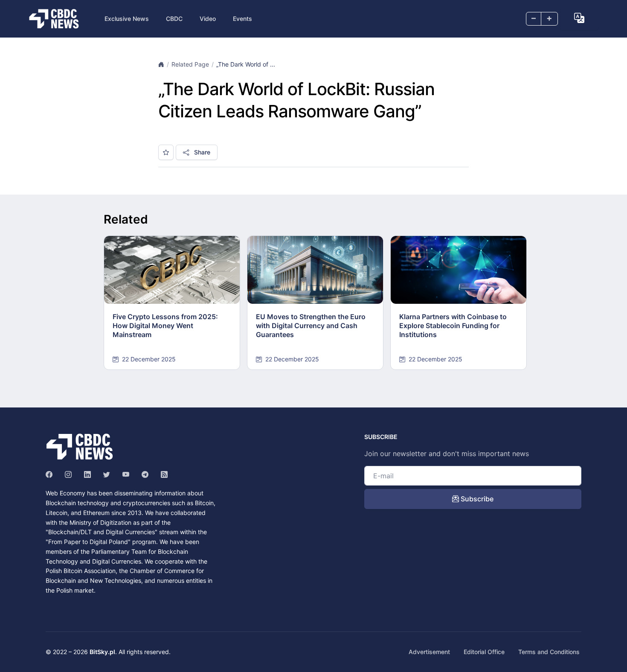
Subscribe (476, 499)
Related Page (190, 64)
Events (242, 18)
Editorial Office (484, 651)
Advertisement (429, 651)
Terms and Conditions (549, 651)
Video (208, 18)
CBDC (174, 18)
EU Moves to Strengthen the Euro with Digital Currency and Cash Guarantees (311, 325)
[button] (579, 18)
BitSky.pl (102, 651)
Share (201, 152)
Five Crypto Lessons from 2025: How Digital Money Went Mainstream (165, 325)
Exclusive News (126, 18)
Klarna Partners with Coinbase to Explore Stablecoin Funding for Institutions (453, 325)
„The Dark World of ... (245, 64)
